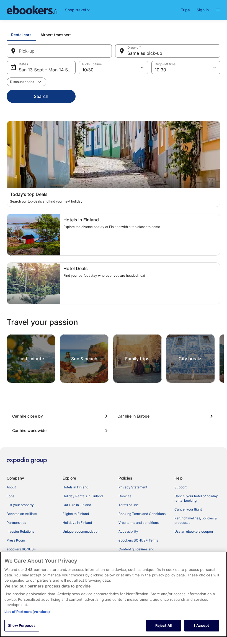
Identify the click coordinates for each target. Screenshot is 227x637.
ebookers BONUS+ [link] (21, 549)
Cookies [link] (124, 496)
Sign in (203, 9)
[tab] (21, 35)
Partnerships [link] (16, 523)
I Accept (201, 625)
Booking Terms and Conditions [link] (142, 514)
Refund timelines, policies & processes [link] (195, 520)
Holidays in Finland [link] (77, 523)
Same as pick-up (144, 53)
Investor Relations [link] (20, 531)
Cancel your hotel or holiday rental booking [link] (196, 498)
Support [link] (180, 487)
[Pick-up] (59, 51)
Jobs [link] (10, 496)
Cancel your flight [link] (188, 509)
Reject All (163, 625)
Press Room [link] (16, 540)
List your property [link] (20, 505)
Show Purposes (21, 625)
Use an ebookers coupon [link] (193, 531)
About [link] (11, 487)
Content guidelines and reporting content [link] (136, 551)
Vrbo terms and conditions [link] (138, 523)
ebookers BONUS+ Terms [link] (138, 540)
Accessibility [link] (128, 531)
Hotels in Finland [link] (75, 487)
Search (41, 96)
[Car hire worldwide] (61, 430)
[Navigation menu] (218, 10)
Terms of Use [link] (128, 505)
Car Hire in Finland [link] (77, 505)
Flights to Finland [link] (76, 514)
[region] (113, 594)
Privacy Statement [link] (132, 487)
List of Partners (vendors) (27, 611)
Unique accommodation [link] (81, 531)
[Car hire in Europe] (166, 416)
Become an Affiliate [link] (22, 514)
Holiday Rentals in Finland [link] (83, 496)
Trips (185, 9)
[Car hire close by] (61, 416)
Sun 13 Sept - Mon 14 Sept (47, 69)
